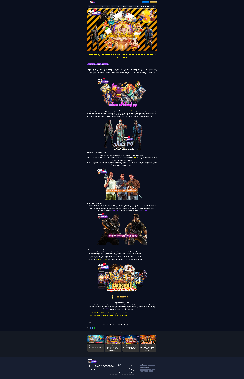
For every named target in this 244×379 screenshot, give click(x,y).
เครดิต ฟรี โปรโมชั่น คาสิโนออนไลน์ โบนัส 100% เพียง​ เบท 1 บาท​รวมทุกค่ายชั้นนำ (106, 317)
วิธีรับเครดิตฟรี (105, 64)
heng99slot (109, 324)
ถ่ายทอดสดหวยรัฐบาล (145, 367)
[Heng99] (115, 2)
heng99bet (95, 324)
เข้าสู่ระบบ (145, 2)
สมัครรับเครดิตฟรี (91, 64)
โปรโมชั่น (124, 6)
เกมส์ (119, 6)
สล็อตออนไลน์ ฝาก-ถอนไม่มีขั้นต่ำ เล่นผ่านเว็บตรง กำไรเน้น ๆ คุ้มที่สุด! (104, 314)
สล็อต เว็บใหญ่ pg (121, 324)
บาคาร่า (113, 6)
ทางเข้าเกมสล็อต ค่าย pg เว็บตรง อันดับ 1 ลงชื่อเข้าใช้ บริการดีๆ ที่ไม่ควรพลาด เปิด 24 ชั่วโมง (109, 315)
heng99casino (102, 324)
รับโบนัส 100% (137, 74)
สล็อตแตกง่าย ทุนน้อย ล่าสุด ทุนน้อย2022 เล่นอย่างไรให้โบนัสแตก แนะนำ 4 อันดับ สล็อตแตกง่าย (109, 312)
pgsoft (135, 157)
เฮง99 (128, 324)
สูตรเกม (153, 6)
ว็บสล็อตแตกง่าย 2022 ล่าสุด (101, 259)
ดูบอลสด (98, 64)
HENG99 (90, 6)
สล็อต (108, 6)
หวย (96, 6)
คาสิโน (102, 6)
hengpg (115, 324)
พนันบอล (130, 6)
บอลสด (136, 6)
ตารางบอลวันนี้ (143, 369)
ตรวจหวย (151, 371)
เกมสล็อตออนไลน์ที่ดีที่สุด (127, 110)
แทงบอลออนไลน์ (144, 365)
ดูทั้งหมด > (122, 355)
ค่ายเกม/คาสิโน (147, 6)
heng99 (89, 324)
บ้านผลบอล (142, 6)
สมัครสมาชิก (153, 2)
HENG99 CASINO (90, 61)
